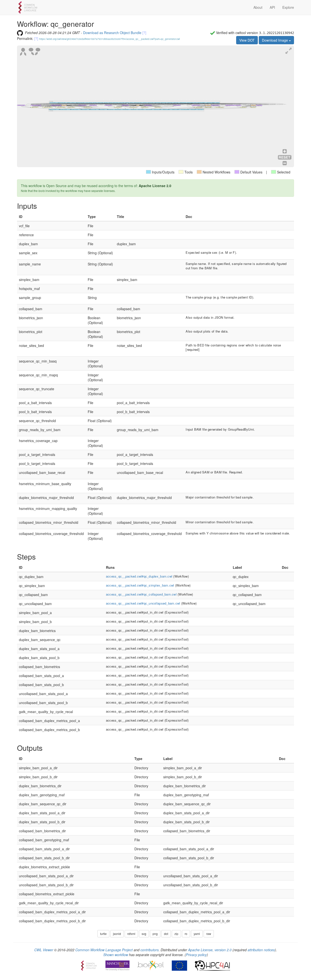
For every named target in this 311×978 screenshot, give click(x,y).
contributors (149, 949)
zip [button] (176, 934)
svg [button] (144, 934)
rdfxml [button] (131, 934)
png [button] (155, 934)
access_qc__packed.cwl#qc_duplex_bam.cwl (139, 576)
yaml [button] (197, 934)
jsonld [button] (117, 934)
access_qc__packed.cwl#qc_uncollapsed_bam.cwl (143, 603)
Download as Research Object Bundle (112, 32)
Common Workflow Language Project (104, 949)
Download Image (275, 40)
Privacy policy (196, 954)
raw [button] (208, 934)
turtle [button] (103, 934)
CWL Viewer (43, 949)
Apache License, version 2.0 (210, 949)
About (257, 7)
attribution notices (261, 949)
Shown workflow (115, 954)
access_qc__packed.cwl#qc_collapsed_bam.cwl (141, 594)
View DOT (247, 40)
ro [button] (186, 934)
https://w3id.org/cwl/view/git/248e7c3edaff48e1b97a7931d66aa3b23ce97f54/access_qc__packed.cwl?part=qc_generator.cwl (109, 39)
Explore (288, 7)
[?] (144, 32)
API (272, 7)
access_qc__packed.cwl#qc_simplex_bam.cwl (140, 585)
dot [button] (166, 934)
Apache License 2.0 (155, 185)
